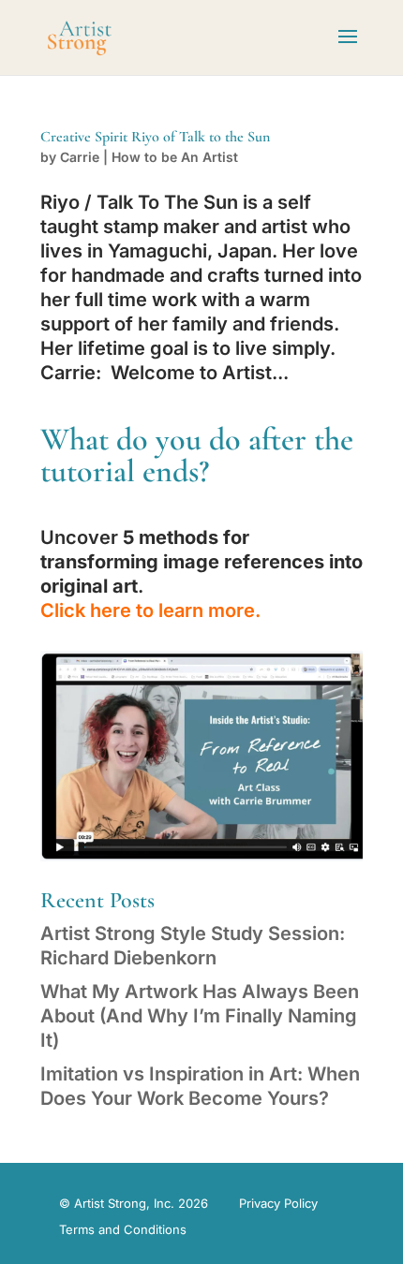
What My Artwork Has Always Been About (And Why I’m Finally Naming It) (199, 1015)
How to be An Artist (175, 157)
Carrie (79, 157)
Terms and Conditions (123, 1229)
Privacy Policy (278, 1203)
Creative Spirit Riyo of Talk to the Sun (155, 136)
